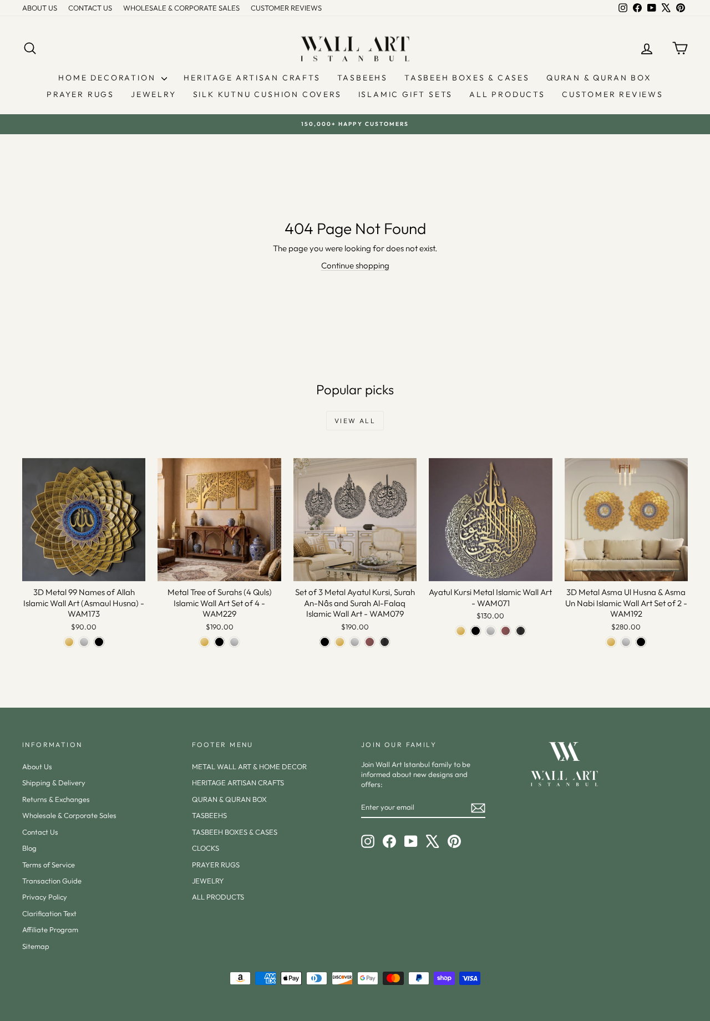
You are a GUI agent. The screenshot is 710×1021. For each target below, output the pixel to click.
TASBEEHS (362, 78)
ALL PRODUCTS (507, 94)
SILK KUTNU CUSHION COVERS (267, 94)
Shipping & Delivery (53, 782)
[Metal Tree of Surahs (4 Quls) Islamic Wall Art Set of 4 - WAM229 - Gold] (204, 642)
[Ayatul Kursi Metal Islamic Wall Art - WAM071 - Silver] (490, 631)
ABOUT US (39, 7)
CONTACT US (90, 7)
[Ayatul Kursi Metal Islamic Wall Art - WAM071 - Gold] (460, 631)
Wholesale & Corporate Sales (69, 815)
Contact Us (40, 831)
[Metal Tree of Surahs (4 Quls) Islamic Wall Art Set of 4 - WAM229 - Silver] (234, 642)
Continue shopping (355, 265)
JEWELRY (153, 94)
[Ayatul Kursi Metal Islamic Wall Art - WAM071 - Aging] (520, 631)
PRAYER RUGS (80, 94)
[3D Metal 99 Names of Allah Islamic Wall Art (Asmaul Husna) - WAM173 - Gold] (69, 642)
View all (355, 420)
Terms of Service (48, 864)
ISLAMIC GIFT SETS (405, 94)
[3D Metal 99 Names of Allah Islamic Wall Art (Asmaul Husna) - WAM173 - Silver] (84, 642)
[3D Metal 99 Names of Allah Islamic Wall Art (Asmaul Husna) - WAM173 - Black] (99, 642)
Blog (29, 848)
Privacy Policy (44, 896)
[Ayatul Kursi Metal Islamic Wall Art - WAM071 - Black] (475, 631)
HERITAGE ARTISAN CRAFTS (252, 78)
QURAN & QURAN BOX (599, 78)
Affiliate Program (50, 929)
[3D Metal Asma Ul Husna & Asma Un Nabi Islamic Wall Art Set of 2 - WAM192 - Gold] (611, 642)
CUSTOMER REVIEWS (286, 7)
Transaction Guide (52, 880)
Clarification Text (49, 913)
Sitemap (35, 946)
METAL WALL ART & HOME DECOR (249, 766)
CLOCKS (205, 848)
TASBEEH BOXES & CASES (467, 78)
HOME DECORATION (108, 78)
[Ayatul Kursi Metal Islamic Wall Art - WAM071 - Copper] (505, 631)
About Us (37, 766)
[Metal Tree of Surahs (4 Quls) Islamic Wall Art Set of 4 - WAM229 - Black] (219, 642)
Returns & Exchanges (56, 799)
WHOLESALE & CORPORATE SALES (181, 7)
